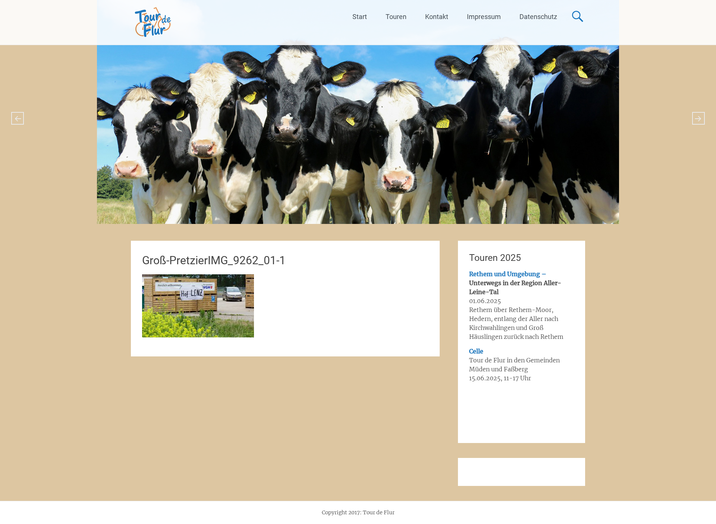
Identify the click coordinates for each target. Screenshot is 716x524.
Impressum (484, 17)
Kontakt (436, 17)
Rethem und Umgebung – (507, 274)
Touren (396, 17)
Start (359, 17)
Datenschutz (538, 17)
